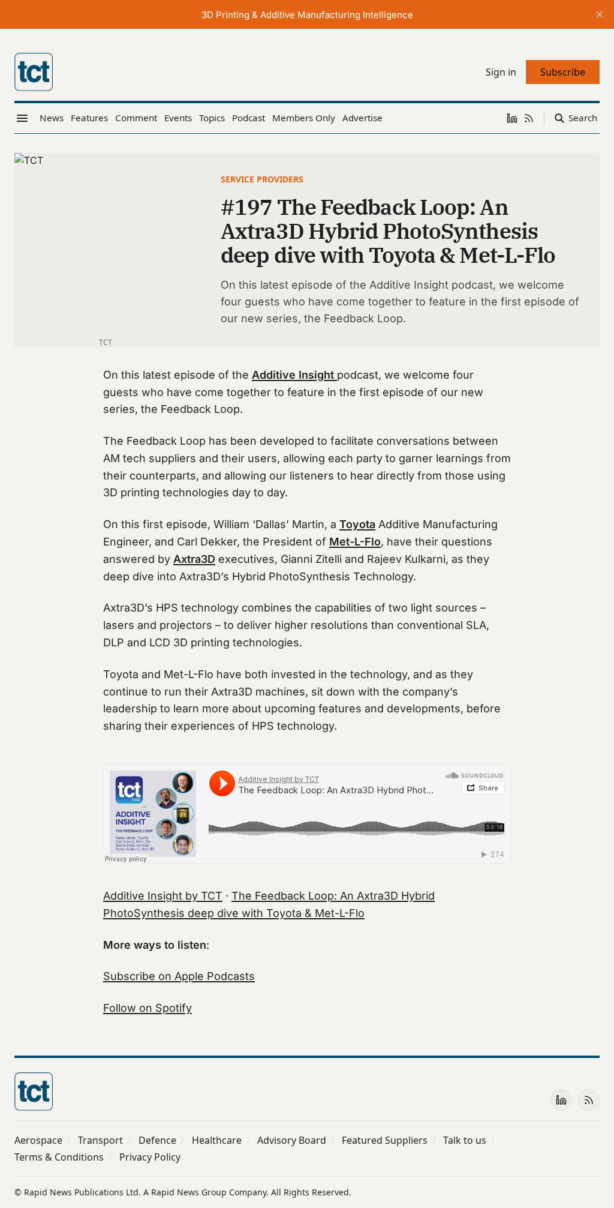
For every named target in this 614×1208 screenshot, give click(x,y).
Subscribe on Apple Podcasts (179, 976)
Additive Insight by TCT (162, 895)
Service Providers (262, 179)
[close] (599, 14)
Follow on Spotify (147, 1008)
